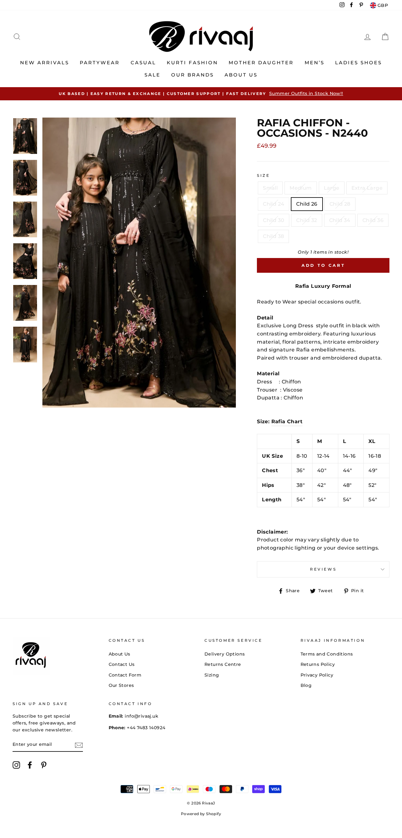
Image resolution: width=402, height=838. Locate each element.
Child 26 (306, 204)
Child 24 (273, 204)
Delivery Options (224, 653)
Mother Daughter (261, 63)
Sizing (211, 674)
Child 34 (339, 220)
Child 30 (273, 220)
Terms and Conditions (327, 653)
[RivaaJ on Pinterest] (43, 765)
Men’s (314, 63)
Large (332, 188)
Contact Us (122, 664)
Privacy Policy (317, 674)
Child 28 (339, 204)
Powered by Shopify (201, 813)
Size (263, 175)
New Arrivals (44, 63)
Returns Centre (222, 664)
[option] (201, 93)
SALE (152, 75)
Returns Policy (318, 664)
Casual (143, 63)
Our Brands (192, 75)
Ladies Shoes (358, 63)
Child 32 (306, 220)
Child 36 (372, 220)
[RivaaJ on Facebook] (30, 765)
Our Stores (121, 685)
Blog (306, 685)
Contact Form (125, 674)
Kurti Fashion (192, 63)
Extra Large (367, 188)
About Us (241, 75)
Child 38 (273, 236)
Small (270, 188)
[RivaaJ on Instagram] (16, 765)
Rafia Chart (286, 421)
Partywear (100, 63)
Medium (301, 188)
